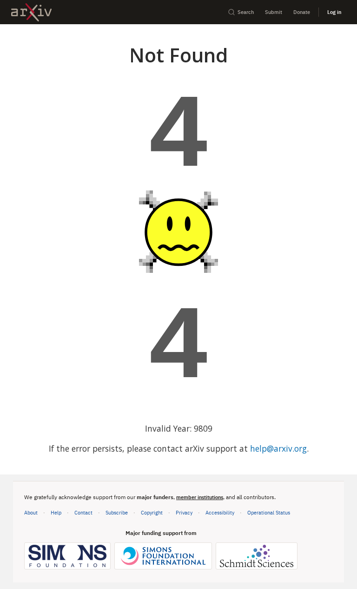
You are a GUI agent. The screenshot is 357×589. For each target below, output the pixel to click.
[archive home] (31, 12)
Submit (273, 11)
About (31, 512)
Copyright (152, 512)
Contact (83, 512)
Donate (301, 11)
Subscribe (117, 512)
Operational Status (268, 512)
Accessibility (219, 512)
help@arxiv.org (278, 448)
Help (56, 512)
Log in (334, 11)
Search (246, 11)
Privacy (184, 512)
